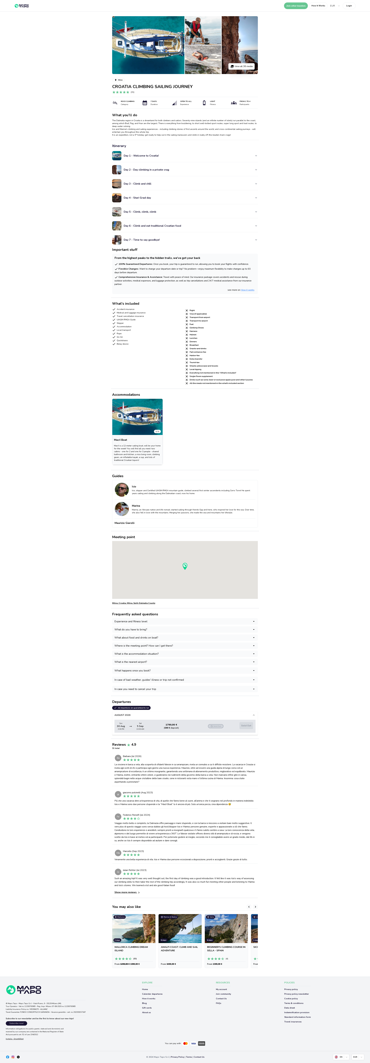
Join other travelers (296, 6)
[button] (137, 417)
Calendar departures (152, 994)
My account (221, 989)
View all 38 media (243, 66)
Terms (189, 1057)
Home (145, 989)
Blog (144, 1003)
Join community (223, 994)
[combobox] (330, 6)
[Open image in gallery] (148, 45)
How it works (247, 290)
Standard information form (297, 1017)
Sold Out (246, 725)
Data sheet (289, 1007)
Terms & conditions (293, 1003)
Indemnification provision (296, 1012)
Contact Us (221, 998)
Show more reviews (125, 892)
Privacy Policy (177, 1057)
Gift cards (147, 1007)
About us (146, 1012)
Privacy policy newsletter (296, 994)
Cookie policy (291, 998)
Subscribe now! (16, 1023)
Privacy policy (291, 989)
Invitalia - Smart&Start (15, 1039)
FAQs (218, 1003)
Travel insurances (292, 1021)
